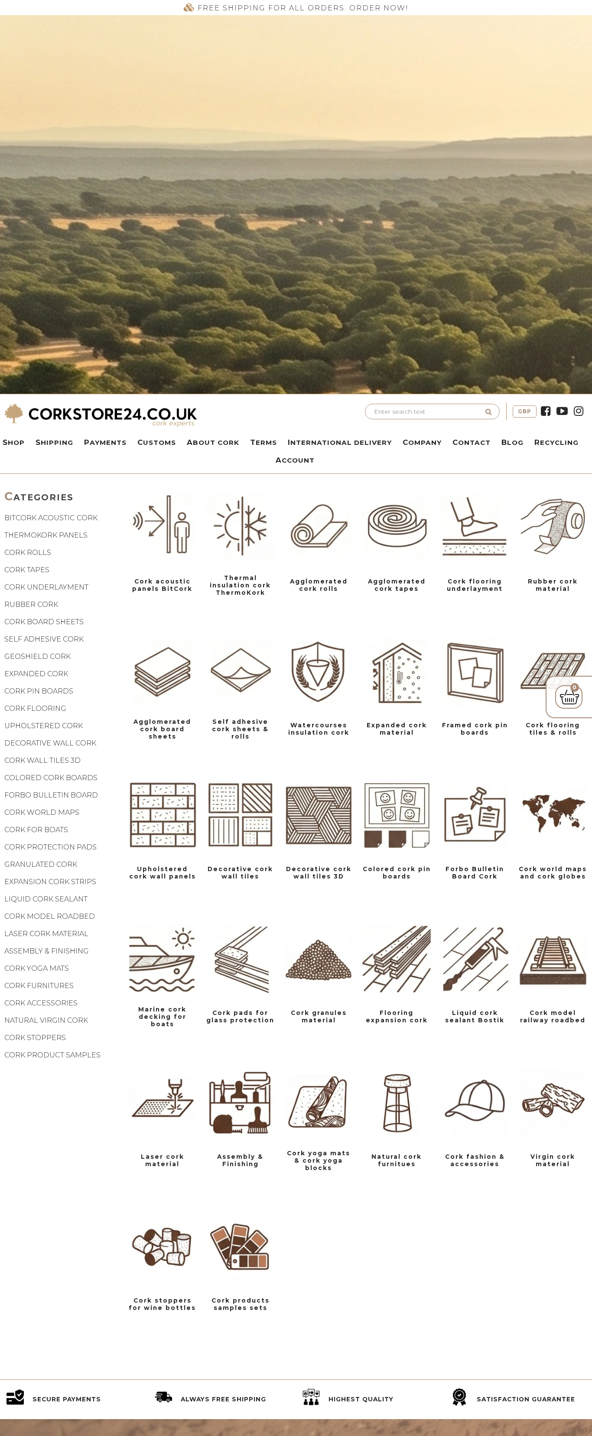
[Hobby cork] (553, 959)
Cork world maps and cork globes (553, 872)
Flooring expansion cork (397, 1016)
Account (295, 460)
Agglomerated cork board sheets (162, 729)
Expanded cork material (397, 729)
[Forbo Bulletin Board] (475, 815)
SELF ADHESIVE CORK (44, 639)
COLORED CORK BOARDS (51, 778)
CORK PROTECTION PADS (50, 847)
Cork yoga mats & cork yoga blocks (318, 1160)
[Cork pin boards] (475, 671)
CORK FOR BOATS (36, 830)
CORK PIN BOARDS (38, 691)
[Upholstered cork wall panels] (162, 815)
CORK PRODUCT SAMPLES (52, 1055)
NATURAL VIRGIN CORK (46, 1020)
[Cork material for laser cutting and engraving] (162, 1103)
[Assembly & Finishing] (240, 1103)
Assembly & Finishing (240, 1160)
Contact (471, 442)
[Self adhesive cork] (240, 671)
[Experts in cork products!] (148, 415)
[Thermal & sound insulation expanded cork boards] (396, 671)
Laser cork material (162, 1160)
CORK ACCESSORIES (41, 1003)
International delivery (340, 442)
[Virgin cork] (553, 1103)
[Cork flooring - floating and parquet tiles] (553, 671)
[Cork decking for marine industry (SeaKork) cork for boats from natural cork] (162, 959)
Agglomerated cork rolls (319, 585)
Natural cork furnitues (396, 1160)
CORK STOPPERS (35, 1038)
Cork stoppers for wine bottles (162, 1304)
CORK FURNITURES (39, 986)
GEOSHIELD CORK (37, 656)
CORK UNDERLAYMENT (46, 587)
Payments (105, 442)
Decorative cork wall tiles (240, 872)
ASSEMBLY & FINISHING (46, 951)
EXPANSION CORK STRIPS (50, 882)
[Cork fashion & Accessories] (475, 1103)
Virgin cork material (552, 1160)
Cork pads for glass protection (240, 1016)
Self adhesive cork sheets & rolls (240, 729)
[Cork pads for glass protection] (240, 959)
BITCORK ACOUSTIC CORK (51, 518)
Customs (156, 442)
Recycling (556, 442)
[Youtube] (562, 411)
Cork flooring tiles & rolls (553, 729)
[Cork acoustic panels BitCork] (162, 527)
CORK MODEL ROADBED (49, 916)
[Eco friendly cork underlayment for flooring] (475, 527)
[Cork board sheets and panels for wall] (162, 671)
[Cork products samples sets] (240, 1246)
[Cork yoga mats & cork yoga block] (318, 1103)
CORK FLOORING (35, 708)
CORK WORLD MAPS (41, 812)
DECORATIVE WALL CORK (50, 743)
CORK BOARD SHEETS (44, 622)
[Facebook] (545, 411)
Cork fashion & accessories (475, 1160)
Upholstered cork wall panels (162, 872)
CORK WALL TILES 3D (42, 760)
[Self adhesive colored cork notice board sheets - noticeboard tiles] (396, 815)
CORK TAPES (26, 570)
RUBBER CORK (31, 604)
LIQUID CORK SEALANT (46, 899)
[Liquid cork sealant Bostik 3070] (475, 959)
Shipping (54, 442)
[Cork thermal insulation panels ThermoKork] (240, 527)
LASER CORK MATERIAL (46, 934)
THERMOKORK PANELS (46, 535)
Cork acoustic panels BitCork (162, 585)
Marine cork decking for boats (162, 1017)
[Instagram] (578, 411)
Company (422, 442)
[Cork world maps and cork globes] (553, 815)
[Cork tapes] (396, 527)
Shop (14, 442)
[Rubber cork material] (553, 527)
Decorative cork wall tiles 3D (318, 872)
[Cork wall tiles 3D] (318, 815)
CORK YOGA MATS (36, 968)
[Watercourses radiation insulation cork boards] (318, 671)
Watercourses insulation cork (318, 729)
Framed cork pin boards (475, 729)
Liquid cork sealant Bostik (474, 1016)
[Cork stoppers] (162, 1246)
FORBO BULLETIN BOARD (51, 795)
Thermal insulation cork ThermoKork (240, 585)
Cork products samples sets (240, 1304)
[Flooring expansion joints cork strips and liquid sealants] (396, 959)
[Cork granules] (318, 959)
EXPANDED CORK (36, 674)
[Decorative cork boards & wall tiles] (240, 815)
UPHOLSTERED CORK (43, 726)
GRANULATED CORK (40, 864)
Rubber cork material (553, 585)
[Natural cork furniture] (396, 1103)
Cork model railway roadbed (552, 1016)
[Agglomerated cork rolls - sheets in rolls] (318, 527)
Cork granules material (319, 1016)
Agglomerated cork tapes (397, 585)
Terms (263, 442)
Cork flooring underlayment (475, 585)
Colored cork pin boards (397, 872)
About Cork (213, 442)
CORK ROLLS (27, 552)
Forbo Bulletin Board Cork (475, 872)
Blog (512, 442)
